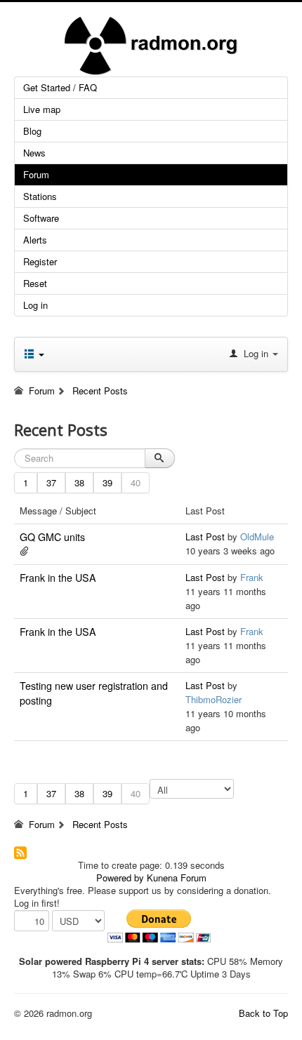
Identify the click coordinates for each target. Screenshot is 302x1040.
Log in (35, 305)
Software (41, 218)
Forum (36, 174)
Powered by (120, 877)
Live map (41, 109)
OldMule (257, 536)
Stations (40, 196)
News (34, 152)
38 (79, 482)
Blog (32, 131)
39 (107, 482)
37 (51, 482)
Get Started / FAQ (60, 87)
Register (40, 261)
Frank (251, 577)
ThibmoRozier (213, 699)
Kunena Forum (176, 877)
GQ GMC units (52, 537)
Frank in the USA (58, 578)
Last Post (205, 536)
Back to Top (263, 1013)
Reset (35, 283)
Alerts (35, 239)
